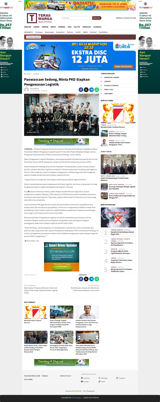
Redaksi (45, 376)
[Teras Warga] (39, 18)
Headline (122, 193)
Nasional (120, 239)
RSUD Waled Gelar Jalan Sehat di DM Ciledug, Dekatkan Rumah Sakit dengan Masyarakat (35, 348)
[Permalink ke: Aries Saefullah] (26, 90)
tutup (19, 1)
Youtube (86, 382)
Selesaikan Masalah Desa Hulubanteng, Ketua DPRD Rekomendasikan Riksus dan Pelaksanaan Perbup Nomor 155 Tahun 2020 (87, 349)
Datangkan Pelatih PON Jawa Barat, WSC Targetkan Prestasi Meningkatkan (61, 347)
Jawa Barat (108, 94)
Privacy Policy (65, 376)
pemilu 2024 (108, 90)
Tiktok (103, 382)
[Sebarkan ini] (81, 89)
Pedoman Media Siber (32, 376)
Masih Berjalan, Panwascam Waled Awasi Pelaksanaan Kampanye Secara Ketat (85, 287)
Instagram (122, 378)
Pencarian (96, 18)
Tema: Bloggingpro (89, 391)
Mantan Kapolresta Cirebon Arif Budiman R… (122, 244)
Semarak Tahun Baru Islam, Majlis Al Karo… (121, 261)
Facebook (87, 378)
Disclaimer (28, 379)
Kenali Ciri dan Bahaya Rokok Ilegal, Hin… (122, 233)
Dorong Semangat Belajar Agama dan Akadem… (122, 188)
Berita (103, 176)
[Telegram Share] (91, 89)
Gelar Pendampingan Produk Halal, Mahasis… (115, 179)
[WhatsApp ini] (96, 89)
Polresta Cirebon (111, 86)
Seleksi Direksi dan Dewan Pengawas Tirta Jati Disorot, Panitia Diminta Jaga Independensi (87, 323)
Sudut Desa (106, 151)
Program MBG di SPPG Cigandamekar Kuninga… (121, 252)
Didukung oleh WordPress (73, 391)
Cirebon (107, 81)
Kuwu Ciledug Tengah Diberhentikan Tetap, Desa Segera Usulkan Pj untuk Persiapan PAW (60, 323)
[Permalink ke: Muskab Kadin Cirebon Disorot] (36, 312)
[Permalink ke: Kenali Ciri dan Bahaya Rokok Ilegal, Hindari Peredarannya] (118, 217)
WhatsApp (104, 378)
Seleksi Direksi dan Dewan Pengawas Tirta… (119, 144)
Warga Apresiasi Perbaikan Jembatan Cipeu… (121, 270)
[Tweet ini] (86, 89)
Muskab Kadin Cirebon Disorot (113, 127)
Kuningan (121, 184)
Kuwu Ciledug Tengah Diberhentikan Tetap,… (118, 135)
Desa (113, 176)
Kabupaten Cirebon (111, 77)
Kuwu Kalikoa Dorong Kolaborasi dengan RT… (122, 197)
